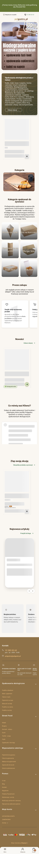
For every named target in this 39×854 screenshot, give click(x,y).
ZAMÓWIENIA (6, 819)
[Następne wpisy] (33, 591)
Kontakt (4, 787)
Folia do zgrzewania (8, 758)
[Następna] (37, 6)
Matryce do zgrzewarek (9, 761)
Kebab (4, 722)
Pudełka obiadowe (7, 690)
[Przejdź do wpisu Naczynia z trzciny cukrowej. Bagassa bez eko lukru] (19, 547)
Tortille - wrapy (6, 736)
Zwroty (4, 823)
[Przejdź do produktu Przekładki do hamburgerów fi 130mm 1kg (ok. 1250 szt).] (17, 131)
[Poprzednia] (2, 6)
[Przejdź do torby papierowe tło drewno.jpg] (19, 182)
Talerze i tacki (6, 697)
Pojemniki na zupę (7, 700)
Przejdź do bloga (25, 533)
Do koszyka (27, 156)
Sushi (4, 732)
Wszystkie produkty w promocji (23, 465)
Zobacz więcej (28, 343)
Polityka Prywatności (8, 794)
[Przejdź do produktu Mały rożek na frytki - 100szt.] (17, 483)
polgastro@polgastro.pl (13, 656)
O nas (4, 780)
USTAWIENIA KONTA (8, 816)
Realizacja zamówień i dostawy (11, 800)
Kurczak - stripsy (7, 729)
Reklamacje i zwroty (8, 797)
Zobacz (19, 190)
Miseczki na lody (7, 703)
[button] (19, 684)
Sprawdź (10, 238)
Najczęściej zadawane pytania (11, 804)
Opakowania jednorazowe (12, 560)
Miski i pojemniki (7, 693)
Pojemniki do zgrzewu (8, 755)
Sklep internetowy (19, 843)
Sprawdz (10, 276)
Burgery (4, 726)
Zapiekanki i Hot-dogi (8, 742)
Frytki (3, 739)
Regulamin (5, 790)
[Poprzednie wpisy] (29, 591)
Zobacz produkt (27, 384)
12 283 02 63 (30, 14)
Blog (3, 784)
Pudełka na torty (7, 710)
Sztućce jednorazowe (8, 768)
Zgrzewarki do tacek (8, 765)
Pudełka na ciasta (7, 707)
